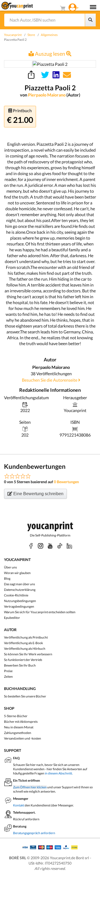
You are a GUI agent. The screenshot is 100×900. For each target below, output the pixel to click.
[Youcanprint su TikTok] (59, 545)
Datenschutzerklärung (19, 590)
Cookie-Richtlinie (16, 595)
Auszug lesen (50, 53)
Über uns (10, 567)
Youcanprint (13, 35)
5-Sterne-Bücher (15, 716)
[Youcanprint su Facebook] (31, 545)
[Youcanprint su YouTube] (50, 545)
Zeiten (8, 677)
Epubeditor (12, 618)
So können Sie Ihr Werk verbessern (28, 654)
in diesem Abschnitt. (59, 773)
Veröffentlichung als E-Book (23, 643)
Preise (8, 671)
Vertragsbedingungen (19, 606)
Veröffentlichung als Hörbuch (24, 649)
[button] (74, 6)
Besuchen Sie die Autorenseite (50, 379)
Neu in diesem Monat (18, 727)
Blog (7, 578)
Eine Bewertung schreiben (37, 493)
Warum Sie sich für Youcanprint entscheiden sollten (39, 612)
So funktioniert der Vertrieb (23, 660)
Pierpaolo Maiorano (47, 94)
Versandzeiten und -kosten (22, 738)
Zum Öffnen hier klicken (30, 787)
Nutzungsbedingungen (20, 601)
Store (31, 35)
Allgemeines (49, 35)
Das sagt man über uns (19, 584)
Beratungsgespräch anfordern (34, 833)
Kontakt (18, 805)
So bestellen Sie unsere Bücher (25, 696)
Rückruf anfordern (26, 819)
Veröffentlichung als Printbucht (26, 637)
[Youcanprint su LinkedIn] (69, 545)
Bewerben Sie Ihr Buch (20, 665)
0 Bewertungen (66, 481)
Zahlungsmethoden (17, 733)
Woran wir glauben (17, 573)
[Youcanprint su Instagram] (40, 545)
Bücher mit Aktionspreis (21, 722)
